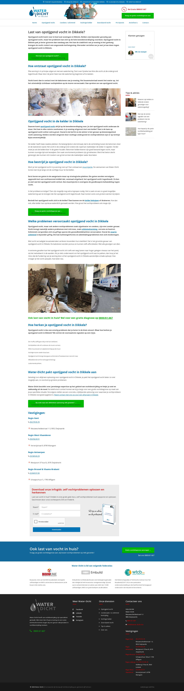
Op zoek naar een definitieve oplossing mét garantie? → (56, 404)
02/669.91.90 (35, 473)
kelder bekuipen (92, 200)
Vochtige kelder (86, 23)
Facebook (79, 609)
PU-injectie (120, 23)
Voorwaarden (49, 687)
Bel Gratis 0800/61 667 (137, 9)
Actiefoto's (133, 23)
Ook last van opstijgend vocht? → (48, 57)
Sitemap (58, 687)
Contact (145, 23)
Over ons (104, 630)
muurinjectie (88, 167)
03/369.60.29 (35, 456)
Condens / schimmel (67, 23)
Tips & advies (105, 626)
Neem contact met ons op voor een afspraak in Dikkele (76, 395)
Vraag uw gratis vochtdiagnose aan (138, 15)
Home (34, 23)
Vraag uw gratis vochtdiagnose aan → (48, 212)
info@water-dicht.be (135, 625)
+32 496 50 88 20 (142, 662)
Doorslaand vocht (104, 23)
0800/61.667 (106, 317)
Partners (88, 687)
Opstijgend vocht (48, 23)
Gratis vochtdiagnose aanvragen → (138, 550)
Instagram (79, 620)
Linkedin (79, 613)
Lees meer (131, 47)
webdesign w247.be (147, 687)
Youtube (79, 617)
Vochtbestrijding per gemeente (73, 687)
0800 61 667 (39, 631)
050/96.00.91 (35, 439)
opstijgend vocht (47, 126)
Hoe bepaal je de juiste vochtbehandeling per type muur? (146, 131)
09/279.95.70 (35, 422)
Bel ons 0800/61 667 (146, 555)
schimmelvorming (89, 229)
